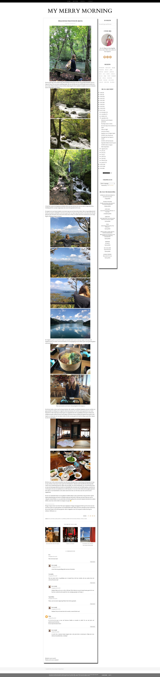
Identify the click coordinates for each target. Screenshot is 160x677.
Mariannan (107, 241)
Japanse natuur (69, 518)
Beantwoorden (92, 561)
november (103, 114)
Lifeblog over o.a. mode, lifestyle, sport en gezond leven (107, 232)
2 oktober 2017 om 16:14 (52, 618)
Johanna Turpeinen (107, 254)
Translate (111, 185)
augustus (103, 148)
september (103, 118)
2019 (101, 106)
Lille (104, 73)
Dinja (49, 616)
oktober (103, 116)
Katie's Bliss (107, 209)
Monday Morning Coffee (107, 196)
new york (106, 82)
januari (102, 162)
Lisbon (108, 73)
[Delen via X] (90, 516)
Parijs (105, 76)
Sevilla (104, 78)
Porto (108, 76)
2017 (101, 110)
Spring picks (107, 243)
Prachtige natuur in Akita (106, 123)
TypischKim (51, 596)
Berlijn (113, 67)
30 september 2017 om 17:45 (56, 588)
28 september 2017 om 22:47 (52, 556)
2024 (101, 96)
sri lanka (112, 82)
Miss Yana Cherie (107, 247)
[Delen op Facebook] (88, 516)
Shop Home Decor (107, 249)
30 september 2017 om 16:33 (52, 598)
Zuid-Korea (111, 80)
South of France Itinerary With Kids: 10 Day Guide (107, 211)
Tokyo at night (104, 129)
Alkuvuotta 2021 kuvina (107, 256)
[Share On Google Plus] (94, 516)
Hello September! (105, 146)
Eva (49, 554)
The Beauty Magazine (107, 201)
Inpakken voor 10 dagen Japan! (108, 133)
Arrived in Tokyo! (105, 131)
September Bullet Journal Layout (108, 142)
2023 (101, 98)
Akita (49, 518)
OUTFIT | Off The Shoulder (107, 140)
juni (102, 152)
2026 (101, 92)
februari (103, 160)
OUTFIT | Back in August (106, 144)
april (102, 156)
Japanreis (64, 518)
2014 (101, 168)
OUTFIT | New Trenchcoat (107, 135)
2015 (101, 166)
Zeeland (105, 80)
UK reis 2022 (109, 78)
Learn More (104, 675)
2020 (101, 104)
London (113, 73)
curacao (101, 82)
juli (102, 150)
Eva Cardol (54, 565)
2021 (101, 102)
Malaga (100, 76)
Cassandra (50, 574)
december (103, 112)
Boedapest (101, 69)
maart (102, 158)
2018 (101, 108)
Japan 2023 (112, 71)
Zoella (107, 224)
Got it (109, 675)
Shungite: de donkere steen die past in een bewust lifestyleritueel (107, 204)
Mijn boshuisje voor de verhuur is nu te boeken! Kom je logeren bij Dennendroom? (107, 235)
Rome (100, 78)
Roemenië (114, 76)
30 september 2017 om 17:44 (56, 609)
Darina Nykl (107, 216)
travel (85, 518)
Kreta (100, 73)
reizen (74, 518)
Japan (56, 518)
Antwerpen (101, 67)
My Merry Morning (80, 11)
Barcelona (108, 67)
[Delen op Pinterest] (92, 516)
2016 (101, 164)
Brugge (106, 69)
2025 (101, 94)
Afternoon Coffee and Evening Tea (107, 195)
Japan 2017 (60, 518)
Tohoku (82, 518)
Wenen (100, 80)
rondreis (78, 518)
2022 (101, 100)
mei (102, 154)
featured (53, 518)
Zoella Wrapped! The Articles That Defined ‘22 (107, 226)
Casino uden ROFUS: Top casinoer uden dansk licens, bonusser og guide (107, 219)
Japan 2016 (101, 71)
